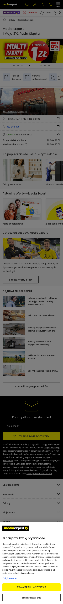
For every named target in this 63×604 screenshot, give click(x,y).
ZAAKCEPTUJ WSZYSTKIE (31, 587)
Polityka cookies (9, 578)
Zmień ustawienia (31, 597)
